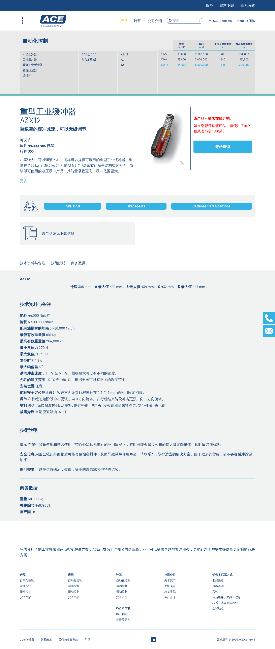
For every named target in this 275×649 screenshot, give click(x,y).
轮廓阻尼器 (30, 70)
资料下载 (227, 5)
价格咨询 (218, 586)
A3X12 (164, 64)
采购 (215, 591)
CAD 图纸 (122, 614)
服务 (209, 5)
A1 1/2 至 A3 (89, 59)
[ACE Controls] (53, 21)
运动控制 (25, 586)
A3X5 (163, 54)
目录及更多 (123, 619)
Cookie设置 (27, 639)
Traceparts (136, 206)
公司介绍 (170, 574)
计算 (119, 574)
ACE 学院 (170, 591)
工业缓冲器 (30, 59)
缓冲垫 (27, 75)
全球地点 (218, 608)
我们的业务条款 (68, 639)
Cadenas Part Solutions (211, 206)
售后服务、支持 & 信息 (227, 597)
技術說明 (58, 263)
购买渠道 (218, 580)
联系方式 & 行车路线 (225, 602)
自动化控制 (27, 580)
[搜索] (199, 20)
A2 (122, 59)
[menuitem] (123, 20)
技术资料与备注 (32, 263)
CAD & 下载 (123, 608)
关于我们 (170, 580)
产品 (23, 574)
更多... (25, 181)
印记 (87, 639)
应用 (71, 574)
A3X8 (163, 59)
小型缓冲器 (30, 54)
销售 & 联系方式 (223, 574)
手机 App (170, 586)
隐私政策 (46, 639)
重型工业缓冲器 (32, 64)
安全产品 (25, 597)
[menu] (141, 20)
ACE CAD (72, 206)
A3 (122, 64)
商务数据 (78, 263)
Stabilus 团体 (246, 20)
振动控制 (25, 591)
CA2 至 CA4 (89, 54)
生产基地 (170, 597)
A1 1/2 (124, 54)
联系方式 (248, 5)
